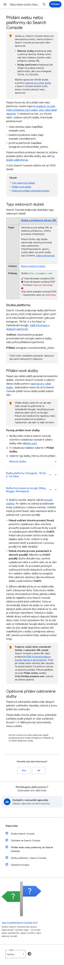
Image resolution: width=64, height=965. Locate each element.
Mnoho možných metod (33, 266)
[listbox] (15, 954)
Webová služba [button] (17, 461)
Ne (38, 770)
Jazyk (11, 950)
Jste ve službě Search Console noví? (20, 922)
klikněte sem (30, 443)
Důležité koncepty (20, 864)
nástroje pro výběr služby (38, 83)
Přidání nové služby (22, 186)
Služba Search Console (22, 833)
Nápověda (12, 825)
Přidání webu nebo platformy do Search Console (32, 849)
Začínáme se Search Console (25, 840)
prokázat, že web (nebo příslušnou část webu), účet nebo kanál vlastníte (31, 110)
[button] (5, 4)
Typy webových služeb (23, 183)
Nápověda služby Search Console (25, 4)
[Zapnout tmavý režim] (29, 954)
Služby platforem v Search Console (28, 858)
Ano (24, 770)
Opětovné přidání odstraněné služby (31, 190)
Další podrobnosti (45, 255)
